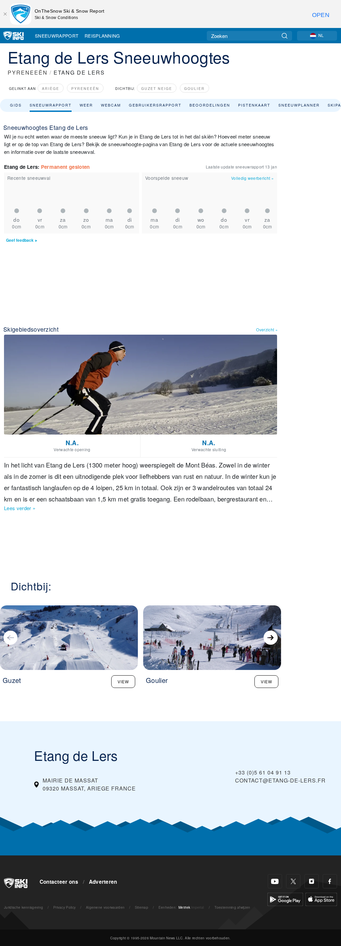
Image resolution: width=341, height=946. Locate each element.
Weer (86, 105)
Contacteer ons (59, 881)
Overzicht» (267, 329)
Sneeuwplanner (299, 105)
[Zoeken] (284, 36)
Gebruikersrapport (155, 105)
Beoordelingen (209, 105)
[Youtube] (275, 881)
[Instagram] (311, 881)
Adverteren (103, 881)
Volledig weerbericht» (252, 178)
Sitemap (141, 907)
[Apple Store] (321, 898)
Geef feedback (20, 240)
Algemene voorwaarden (105, 907)
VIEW (123, 681)
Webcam (111, 105)
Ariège (50, 88)
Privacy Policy (64, 907)
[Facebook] (330, 881)
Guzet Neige (156, 88)
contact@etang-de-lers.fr (280, 780)
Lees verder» (19, 507)
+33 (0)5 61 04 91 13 (263, 772)
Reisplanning (102, 35)
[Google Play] (285, 898)
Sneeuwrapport (56, 35)
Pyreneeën (85, 88)
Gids (16, 105)
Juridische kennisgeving (23, 907)
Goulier (194, 88)
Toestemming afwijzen (232, 907)
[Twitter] (293, 881)
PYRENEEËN (28, 72)
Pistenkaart (254, 105)
